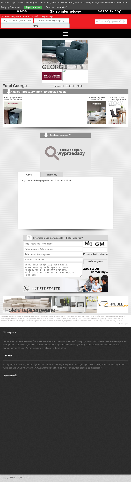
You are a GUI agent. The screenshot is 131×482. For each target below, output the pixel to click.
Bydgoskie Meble (74, 86)
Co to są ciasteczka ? (56, 7)
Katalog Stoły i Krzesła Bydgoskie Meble (95, 99)
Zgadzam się (33, 7)
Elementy (52, 174)
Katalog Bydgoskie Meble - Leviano (116, 98)
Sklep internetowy (65, 11)
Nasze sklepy (109, 11)
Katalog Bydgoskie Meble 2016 (74, 98)
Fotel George (15, 85)
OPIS (29, 174)
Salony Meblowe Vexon (23, 478)
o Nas (22, 11)
